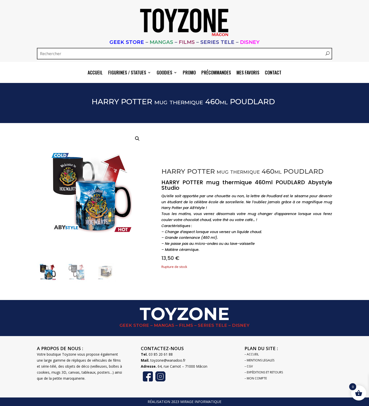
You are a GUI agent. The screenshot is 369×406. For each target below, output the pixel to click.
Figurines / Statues (127, 73)
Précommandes (216, 73)
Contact (273, 73)
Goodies (164, 73)
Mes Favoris (247, 73)
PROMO (189, 73)
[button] (137, 138)
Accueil (95, 73)
